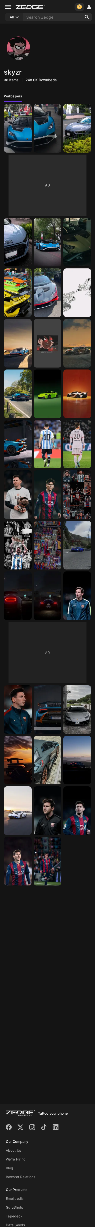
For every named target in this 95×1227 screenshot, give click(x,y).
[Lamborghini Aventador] (47, 760)
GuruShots (14, 1207)
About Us (13, 1150)
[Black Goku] (47, 343)
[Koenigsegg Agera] (77, 545)
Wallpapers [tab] (13, 96)
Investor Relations (20, 1177)
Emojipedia (15, 1198)
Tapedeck (14, 1216)
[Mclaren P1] (77, 393)
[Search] (87, 17)
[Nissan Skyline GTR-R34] (77, 760)
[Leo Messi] (77, 810)
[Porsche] (47, 393)
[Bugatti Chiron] (77, 343)
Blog (9, 1168)
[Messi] (18, 494)
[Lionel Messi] (47, 444)
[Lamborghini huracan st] (18, 810)
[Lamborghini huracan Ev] (77, 709)
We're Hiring (16, 1159)
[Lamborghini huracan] (18, 128)
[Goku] (77, 292)
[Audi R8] (77, 128)
